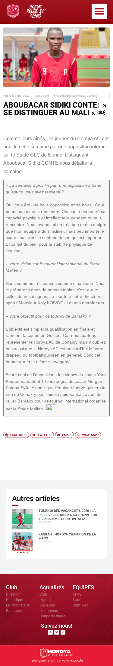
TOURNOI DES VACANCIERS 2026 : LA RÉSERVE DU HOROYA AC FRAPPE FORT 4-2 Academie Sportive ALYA (69, 515)
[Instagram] (63, 632)
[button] (99, 11)
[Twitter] (56, 632)
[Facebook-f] (50, 632)
